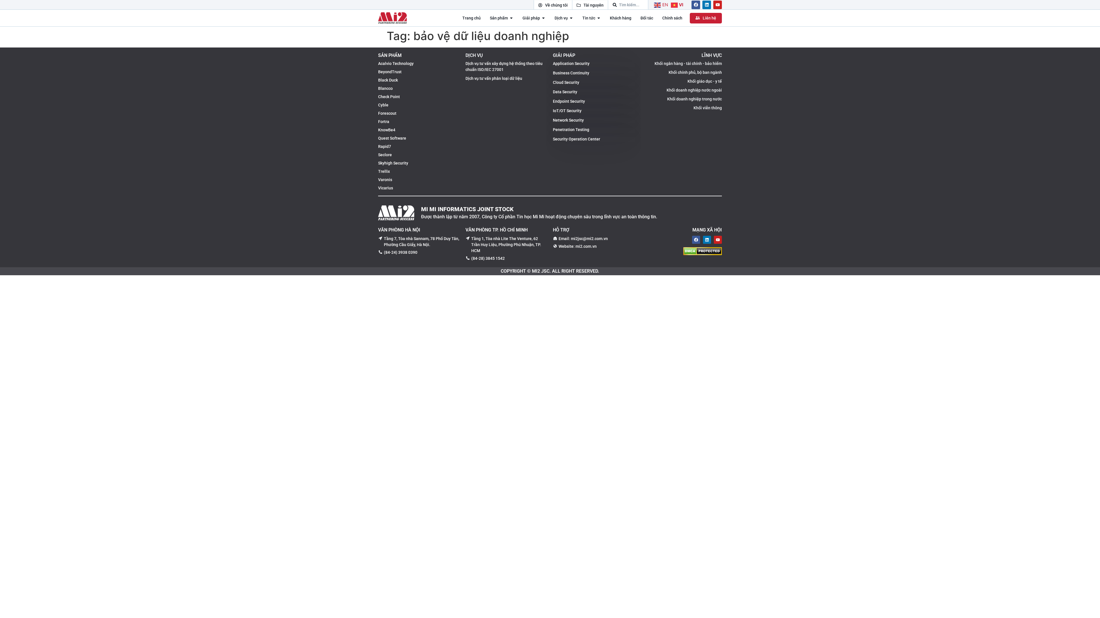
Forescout (387, 113)
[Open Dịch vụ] (571, 18)
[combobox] (628, 4)
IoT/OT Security (567, 111)
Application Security (571, 64)
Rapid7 (384, 146)
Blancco (385, 88)
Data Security (565, 92)
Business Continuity (571, 73)
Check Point (389, 96)
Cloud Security (566, 82)
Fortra (383, 121)
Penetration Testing (571, 130)
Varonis (385, 179)
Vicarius (385, 188)
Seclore (385, 154)
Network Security (568, 120)
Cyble (383, 105)
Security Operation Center (576, 139)
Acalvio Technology (396, 63)
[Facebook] (696, 5)
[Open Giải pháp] (543, 18)
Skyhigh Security (393, 163)
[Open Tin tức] (599, 18)
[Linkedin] (706, 5)
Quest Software (392, 138)
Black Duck (388, 80)
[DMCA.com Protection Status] (702, 253)
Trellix (384, 171)
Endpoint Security (569, 101)
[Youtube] (717, 5)
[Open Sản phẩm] (511, 18)
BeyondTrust (390, 72)
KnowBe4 (386, 130)
